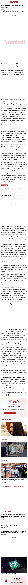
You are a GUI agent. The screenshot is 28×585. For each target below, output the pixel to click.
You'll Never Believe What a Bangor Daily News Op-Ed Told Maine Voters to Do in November (13, 480)
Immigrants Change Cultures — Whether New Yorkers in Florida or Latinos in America (14, 532)
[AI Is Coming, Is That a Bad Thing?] (14, 565)
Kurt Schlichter (4, 439)
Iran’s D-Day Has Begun (7, 458)
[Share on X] (2, 395)
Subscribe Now (20, 412)
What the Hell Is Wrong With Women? (10, 438)
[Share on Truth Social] (5, 395)
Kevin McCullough (5, 460)
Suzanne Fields (4, 7)
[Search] (25, 1)
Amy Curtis (4, 482)
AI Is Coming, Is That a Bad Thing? (10, 526)
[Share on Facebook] (7, 395)
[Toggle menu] (2, 2)
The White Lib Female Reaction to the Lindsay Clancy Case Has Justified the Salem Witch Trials (14, 516)
